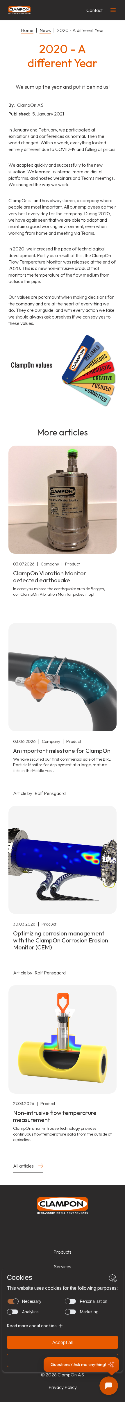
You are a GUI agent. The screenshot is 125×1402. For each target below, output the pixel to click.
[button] (81, 1364)
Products (62, 1252)
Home (27, 30)
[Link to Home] (62, 1205)
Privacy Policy (63, 1387)
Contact (94, 10)
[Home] (19, 10)
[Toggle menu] (113, 10)
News (45, 30)
